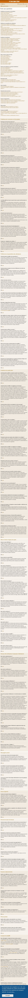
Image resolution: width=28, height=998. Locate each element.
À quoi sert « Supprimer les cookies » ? (7, 20)
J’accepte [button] (7, 995)
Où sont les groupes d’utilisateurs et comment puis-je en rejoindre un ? (12, 70)
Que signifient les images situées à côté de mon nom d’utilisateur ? (11, 30)
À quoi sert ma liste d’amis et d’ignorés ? (7, 86)
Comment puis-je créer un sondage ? (7, 41)
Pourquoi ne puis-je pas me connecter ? (7, 16)
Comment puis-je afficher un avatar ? (7, 31)
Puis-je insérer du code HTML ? (6, 56)
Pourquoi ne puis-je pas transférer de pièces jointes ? (9, 45)
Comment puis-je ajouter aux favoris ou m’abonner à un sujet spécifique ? (13, 100)
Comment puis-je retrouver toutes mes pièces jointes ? (10, 107)
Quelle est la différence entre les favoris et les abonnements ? (11, 99)
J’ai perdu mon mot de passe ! (6, 18)
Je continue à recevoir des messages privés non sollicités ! (10, 80)
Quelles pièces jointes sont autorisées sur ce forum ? (9, 106)
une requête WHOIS (4, 966)
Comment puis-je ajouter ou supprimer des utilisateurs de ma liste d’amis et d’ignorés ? (13, 88)
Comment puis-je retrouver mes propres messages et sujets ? (11, 96)
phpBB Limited (3, 940)
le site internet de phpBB (5, 310)
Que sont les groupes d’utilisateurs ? (7, 69)
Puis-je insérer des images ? (5, 58)
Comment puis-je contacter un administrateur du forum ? (10, 115)
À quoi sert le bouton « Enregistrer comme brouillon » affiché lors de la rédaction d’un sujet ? (14, 49)
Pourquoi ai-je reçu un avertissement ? (7, 46)
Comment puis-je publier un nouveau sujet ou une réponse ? (10, 38)
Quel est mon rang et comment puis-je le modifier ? (9, 32)
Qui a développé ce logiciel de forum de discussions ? (9, 111)
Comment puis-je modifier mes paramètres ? (8, 24)
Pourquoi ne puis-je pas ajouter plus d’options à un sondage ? (11, 42)
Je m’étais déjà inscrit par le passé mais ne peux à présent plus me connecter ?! (14, 17)
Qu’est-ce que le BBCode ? (5, 55)
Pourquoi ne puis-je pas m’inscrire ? (6, 14)
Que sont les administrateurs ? (6, 67)
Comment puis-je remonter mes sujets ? (7, 52)
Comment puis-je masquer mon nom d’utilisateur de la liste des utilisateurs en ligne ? (13, 26)
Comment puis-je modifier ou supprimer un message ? (9, 39)
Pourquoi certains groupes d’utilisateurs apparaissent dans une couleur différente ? (12, 73)
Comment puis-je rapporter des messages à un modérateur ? (11, 47)
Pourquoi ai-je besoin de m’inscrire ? (7, 12)
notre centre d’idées (13, 952)
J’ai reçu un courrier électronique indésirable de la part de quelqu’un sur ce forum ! (13, 82)
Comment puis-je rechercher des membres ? (8, 95)
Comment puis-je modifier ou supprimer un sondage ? (9, 43)
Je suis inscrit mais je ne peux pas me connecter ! (9, 15)
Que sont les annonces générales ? (6, 59)
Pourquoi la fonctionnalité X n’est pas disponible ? (9, 112)
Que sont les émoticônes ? (5, 57)
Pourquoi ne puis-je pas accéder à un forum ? (8, 44)
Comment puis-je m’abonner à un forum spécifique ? (9, 101)
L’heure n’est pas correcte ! (5, 27)
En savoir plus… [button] (11, 992)
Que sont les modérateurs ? (5, 68)
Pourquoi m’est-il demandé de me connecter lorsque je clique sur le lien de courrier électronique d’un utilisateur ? (13, 34)
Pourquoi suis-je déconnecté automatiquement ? (9, 19)
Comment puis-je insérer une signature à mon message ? (10, 40)
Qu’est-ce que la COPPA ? (5, 13)
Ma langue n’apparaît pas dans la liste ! (7, 29)
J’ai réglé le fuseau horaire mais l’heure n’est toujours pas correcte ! (12, 28)
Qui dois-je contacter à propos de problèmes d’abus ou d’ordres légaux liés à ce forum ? (14, 114)
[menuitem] (3, 4)
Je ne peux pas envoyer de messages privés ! (8, 79)
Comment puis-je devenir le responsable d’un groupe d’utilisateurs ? (12, 71)
